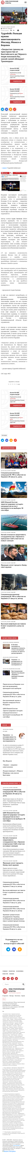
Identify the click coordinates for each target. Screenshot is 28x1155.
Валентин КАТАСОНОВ (14, 668)
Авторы (11, 995)
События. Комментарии (10, 783)
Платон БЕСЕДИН (13, 657)
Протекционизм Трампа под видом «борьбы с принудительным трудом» (17, 674)
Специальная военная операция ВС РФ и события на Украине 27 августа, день (14, 900)
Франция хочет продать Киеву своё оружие (14, 566)
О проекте (5, 995)
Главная (4, 971)
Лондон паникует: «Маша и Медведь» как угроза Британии (13, 773)
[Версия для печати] (18, 30)
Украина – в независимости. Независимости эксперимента (16, 662)
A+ (11, 30)
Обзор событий (11, 26)
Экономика (19, 971)
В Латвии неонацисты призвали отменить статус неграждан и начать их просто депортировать (18, 649)
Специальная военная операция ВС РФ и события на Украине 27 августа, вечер (13, 596)
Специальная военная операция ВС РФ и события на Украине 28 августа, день (13, 475)
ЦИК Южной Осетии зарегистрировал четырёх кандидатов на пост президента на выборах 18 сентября (12, 506)
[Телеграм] (2, 109)
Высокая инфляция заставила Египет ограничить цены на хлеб (13, 626)
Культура (5, 973)
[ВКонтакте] (6, 109)
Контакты (17, 995)
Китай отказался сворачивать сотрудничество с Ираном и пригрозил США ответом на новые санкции (13, 537)
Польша (4, 435)
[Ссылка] (14, 109)
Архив (23, 995)
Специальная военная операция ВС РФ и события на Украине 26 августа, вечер (14, 909)
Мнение (4, 725)
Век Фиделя (7, 761)
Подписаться (17, 81)
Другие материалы (8, 448)
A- (14, 30)
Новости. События (7, 28)
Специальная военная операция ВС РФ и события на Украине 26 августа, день (14, 927)
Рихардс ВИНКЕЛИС (14, 642)
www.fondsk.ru (16, 1145)
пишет (4, 168)
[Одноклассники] (10, 109)
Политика (12, 971)
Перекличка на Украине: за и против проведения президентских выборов (13, 686)
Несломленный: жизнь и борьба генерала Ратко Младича (12, 702)
